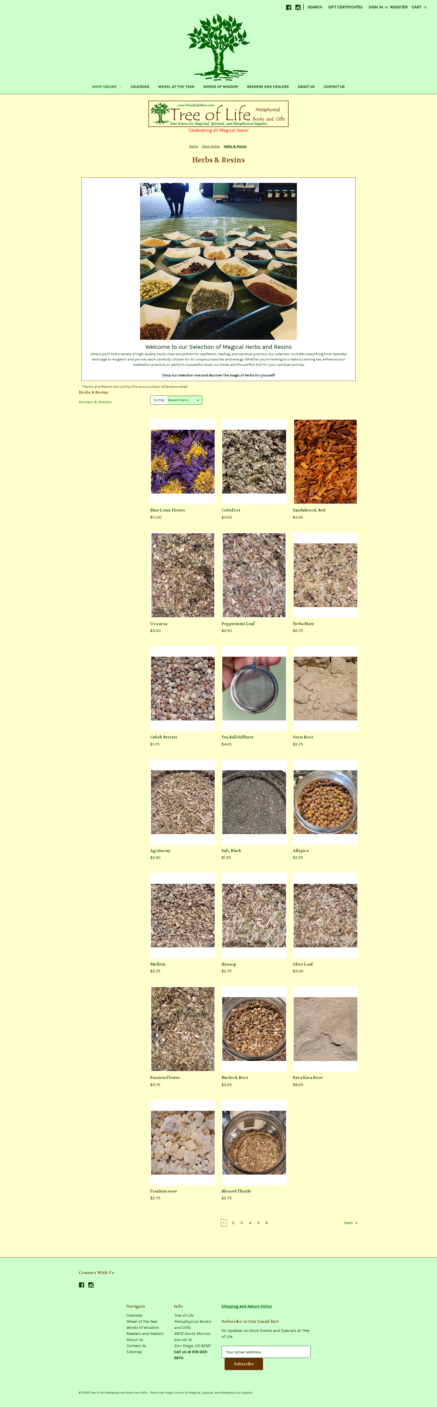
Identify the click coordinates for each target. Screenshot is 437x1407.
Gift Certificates (345, 7)
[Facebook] (288, 7)
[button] (218, 114)
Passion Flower (165, 1077)
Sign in (376, 7)
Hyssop (229, 964)
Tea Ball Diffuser (238, 737)
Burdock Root (235, 1077)
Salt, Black (232, 850)
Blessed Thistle (236, 1191)
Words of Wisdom (220, 86)
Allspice (301, 850)
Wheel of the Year (176, 86)
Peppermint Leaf (238, 623)
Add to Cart (183, 461)
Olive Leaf (303, 964)
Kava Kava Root (308, 1077)
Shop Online (104, 86)
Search (315, 7)
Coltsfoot (231, 510)
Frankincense (163, 1191)
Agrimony (160, 850)
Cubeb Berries (163, 737)
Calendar (140, 86)
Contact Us (334, 86)
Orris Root (303, 737)
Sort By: (159, 400)
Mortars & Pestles (95, 402)
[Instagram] (298, 7)
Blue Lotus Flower (167, 510)
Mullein (157, 964)
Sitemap (134, 1351)
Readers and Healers (268, 86)
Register (399, 7)
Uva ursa (158, 623)
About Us (306, 86)
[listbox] (184, 400)
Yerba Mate (303, 623)
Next (349, 1222)
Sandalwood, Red (309, 510)
